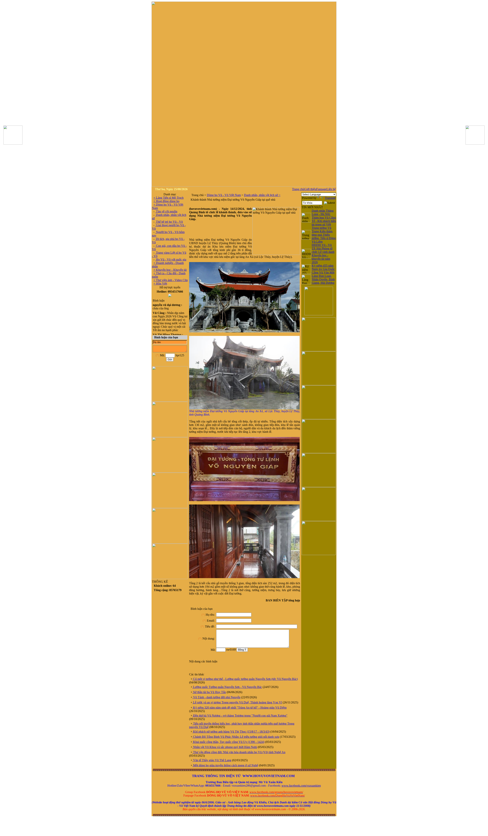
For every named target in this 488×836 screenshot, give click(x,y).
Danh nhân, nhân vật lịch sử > (262, 195)
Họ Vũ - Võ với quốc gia (170, 259)
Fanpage (321, 189)
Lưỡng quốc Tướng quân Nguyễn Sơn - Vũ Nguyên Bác (227, 687)
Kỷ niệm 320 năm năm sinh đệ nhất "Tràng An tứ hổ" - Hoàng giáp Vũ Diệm (239, 707)
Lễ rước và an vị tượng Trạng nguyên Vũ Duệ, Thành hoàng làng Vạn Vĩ (237, 702)
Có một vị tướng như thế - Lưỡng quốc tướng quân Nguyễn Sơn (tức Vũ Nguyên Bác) (245, 679)
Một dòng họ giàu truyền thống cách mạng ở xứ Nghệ (225, 765)
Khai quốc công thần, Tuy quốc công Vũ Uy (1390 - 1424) (228, 741)
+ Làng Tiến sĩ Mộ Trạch (168, 197)
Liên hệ (331, 189)
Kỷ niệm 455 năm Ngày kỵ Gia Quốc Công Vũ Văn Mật (323, 269)
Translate (330, 198)
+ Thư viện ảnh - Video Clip (170, 280)
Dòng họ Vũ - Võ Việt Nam (224, 195)
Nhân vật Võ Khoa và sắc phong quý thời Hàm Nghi (224, 747)
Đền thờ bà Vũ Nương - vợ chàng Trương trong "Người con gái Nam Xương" (239, 715)
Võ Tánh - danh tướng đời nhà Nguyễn (216, 697)
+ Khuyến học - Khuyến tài (170, 269)
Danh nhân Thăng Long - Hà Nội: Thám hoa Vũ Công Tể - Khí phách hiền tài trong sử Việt (324, 217)
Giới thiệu (310, 189)
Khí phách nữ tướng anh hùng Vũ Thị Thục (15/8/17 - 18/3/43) (231, 731)
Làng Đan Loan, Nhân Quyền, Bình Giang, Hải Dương (323, 279)
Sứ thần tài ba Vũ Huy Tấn (209, 692)
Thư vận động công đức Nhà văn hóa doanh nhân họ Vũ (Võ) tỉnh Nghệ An (238, 752)
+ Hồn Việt (160, 283)
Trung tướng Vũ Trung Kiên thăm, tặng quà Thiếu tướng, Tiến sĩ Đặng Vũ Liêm (324, 234)
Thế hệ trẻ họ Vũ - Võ (169, 221)
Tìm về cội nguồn (166, 211)
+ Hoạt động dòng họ (166, 201)
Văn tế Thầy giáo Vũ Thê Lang (211, 760)
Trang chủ (298, 189)
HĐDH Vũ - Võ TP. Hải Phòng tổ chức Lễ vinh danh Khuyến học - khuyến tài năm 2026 (323, 253)
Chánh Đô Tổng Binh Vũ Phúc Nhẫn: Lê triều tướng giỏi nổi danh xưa (235, 736)
